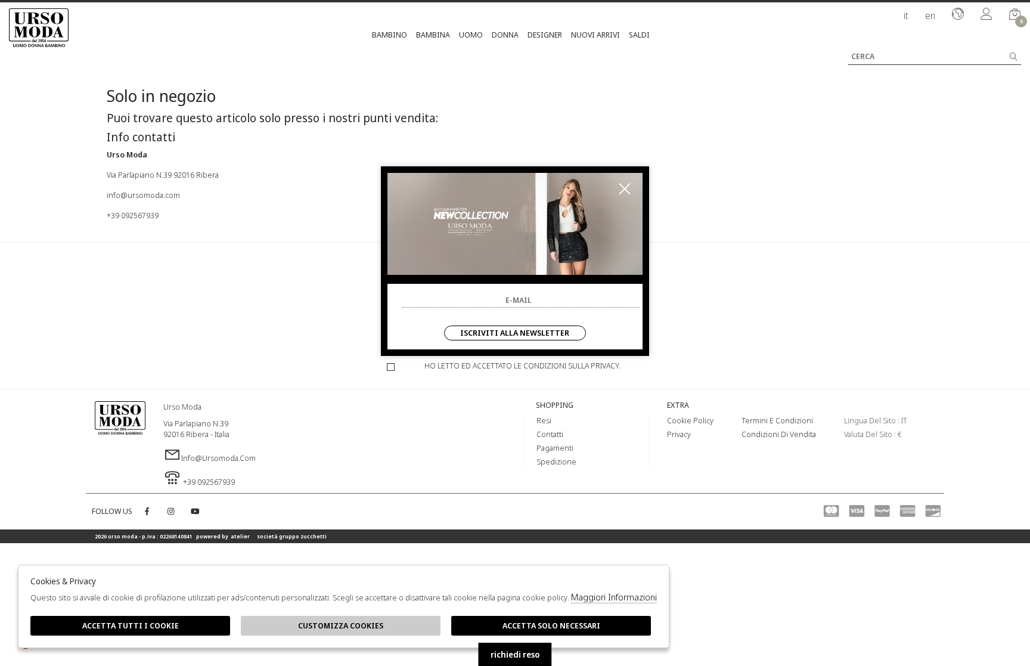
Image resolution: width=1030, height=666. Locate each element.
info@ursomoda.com (143, 195)
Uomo (471, 34)
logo (120, 432)
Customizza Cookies (340, 625)
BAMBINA (433, 34)
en (930, 15)
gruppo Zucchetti (303, 536)
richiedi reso (515, 654)
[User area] (986, 14)
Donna (505, 34)
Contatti (549, 434)
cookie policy (690, 420)
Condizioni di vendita (779, 434)
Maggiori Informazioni (614, 597)
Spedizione (556, 461)
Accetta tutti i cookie (130, 625)
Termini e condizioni (777, 420)
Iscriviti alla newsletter (514, 332)
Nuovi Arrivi (595, 34)
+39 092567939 (133, 215)
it (906, 15)
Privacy (679, 434)
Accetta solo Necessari (551, 625)
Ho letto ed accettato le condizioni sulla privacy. (522, 365)
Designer (545, 34)
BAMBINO (389, 34)
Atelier (240, 536)
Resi (543, 420)
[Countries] (958, 14)
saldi (639, 34)
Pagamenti (554, 447)
